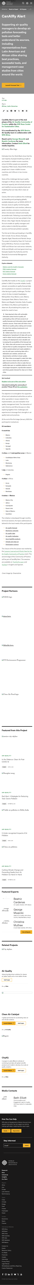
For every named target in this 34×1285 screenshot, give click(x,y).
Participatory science (12, 544)
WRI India (4, 1238)
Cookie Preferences (7, 1268)
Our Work (4, 1179)
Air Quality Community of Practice (17, 123)
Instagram (6, 1274)
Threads (12, 1274)
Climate (4, 1202)
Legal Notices (5, 1263)
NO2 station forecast (9, 271)
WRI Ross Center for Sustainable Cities (16, 125)
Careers (4, 1257)
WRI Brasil (4, 1231)
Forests (4, 1208)
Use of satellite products (13, 539)
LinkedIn (9, 1274)
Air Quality (6, 756)
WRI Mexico (25, 130)
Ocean (3, 1213)
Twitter (18, 1274)
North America (6, 1194)
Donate (5, 1131)
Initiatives (4, 9)
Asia (3, 1187)
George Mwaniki (18, 139)
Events (3, 1248)
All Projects (23, 9)
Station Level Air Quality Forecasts (13, 267)
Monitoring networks (12, 531)
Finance (4, 1223)
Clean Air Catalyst (10, 1014)
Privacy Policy (6, 1261)
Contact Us (5, 1246)
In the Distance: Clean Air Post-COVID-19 (13, 760)
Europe (4, 1189)
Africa (4, 106)
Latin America (12, 106)
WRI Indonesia (6, 1240)
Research (4, 1170)
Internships (5, 1259)
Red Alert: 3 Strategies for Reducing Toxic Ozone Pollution (15, 797)
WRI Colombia (6, 1236)
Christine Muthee (19, 923)
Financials (4, 1255)
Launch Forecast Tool (14, 85)
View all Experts (26, 932)
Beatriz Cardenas (9, 141)
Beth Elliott (22, 143)
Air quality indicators (12, 536)
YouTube (4, 564)
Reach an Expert (13, 9)
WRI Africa (6, 135)
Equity (3, 1221)
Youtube (21, 1274)
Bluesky (15, 1274)
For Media (4, 1252)
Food (3, 1206)
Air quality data (10, 533)
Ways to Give (16, 1131)
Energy (4, 1204)
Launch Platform (9, 1023)
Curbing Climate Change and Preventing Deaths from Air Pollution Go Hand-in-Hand (12, 872)
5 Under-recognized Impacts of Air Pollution (14, 834)
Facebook (3, 1274)
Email (6, 1146)
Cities (4, 100)
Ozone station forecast (9, 274)
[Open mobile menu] (31, 3)
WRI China (5, 1233)
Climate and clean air (12, 542)
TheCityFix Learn (18, 562)
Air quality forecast (11, 528)
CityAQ (22, 280)
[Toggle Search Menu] (23, 3)
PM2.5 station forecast (9, 269)
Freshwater (5, 1211)
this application (22, 387)
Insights (4, 1177)
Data (3, 1172)
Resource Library (6, 1250)
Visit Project (7, 980)
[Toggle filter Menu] (27, 3)
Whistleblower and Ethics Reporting (11, 1266)
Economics (5, 1219)
